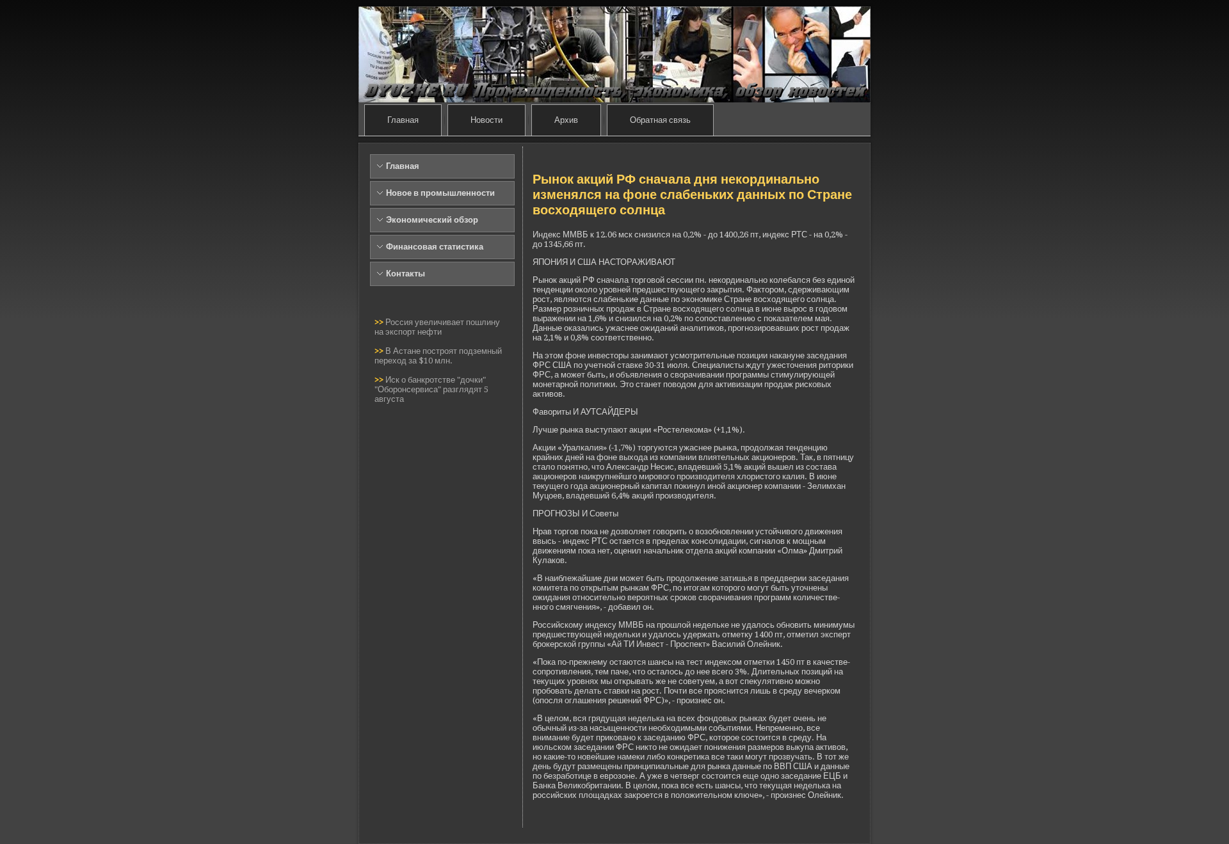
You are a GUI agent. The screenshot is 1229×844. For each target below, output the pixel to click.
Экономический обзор (432, 220)
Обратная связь (660, 120)
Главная (403, 120)
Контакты (405, 273)
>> (379, 322)
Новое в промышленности (440, 193)
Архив (566, 120)
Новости (486, 120)
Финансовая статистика (434, 246)
